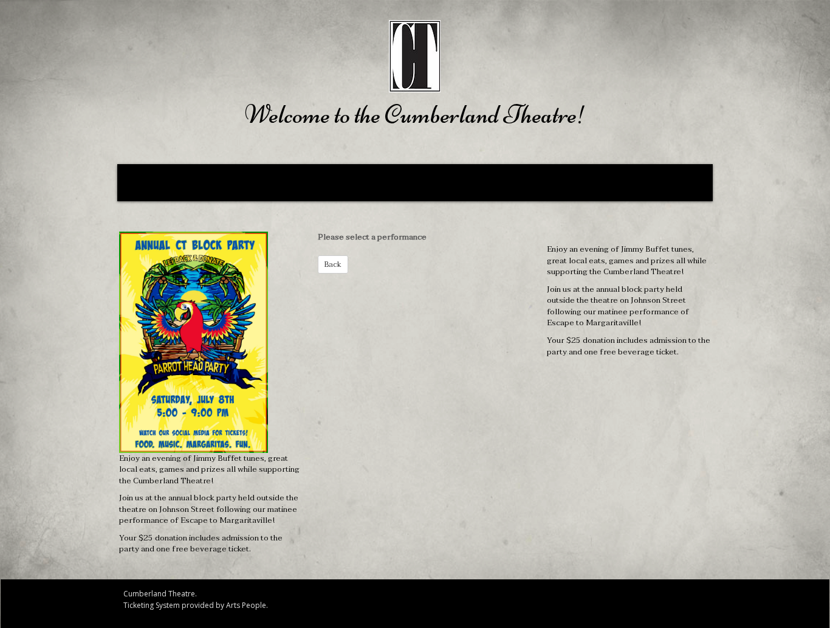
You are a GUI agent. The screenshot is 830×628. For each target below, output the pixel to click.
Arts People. (247, 605)
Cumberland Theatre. (160, 593)
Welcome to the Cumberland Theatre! (415, 114)
